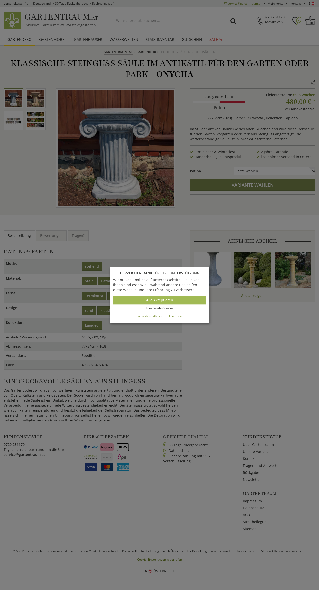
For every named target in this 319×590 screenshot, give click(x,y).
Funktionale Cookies (159, 308)
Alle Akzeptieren (159, 300)
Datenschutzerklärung (150, 316)
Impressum (175, 316)
